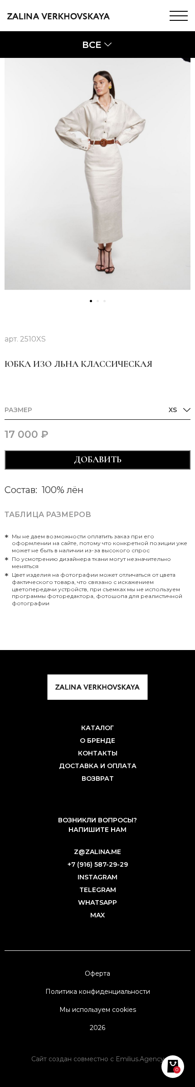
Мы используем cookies (97, 1010)
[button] (91, 301)
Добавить (98, 459)
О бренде (97, 740)
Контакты (97, 753)
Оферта (97, 973)
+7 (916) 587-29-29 (98, 864)
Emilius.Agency (140, 1059)
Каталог (97, 728)
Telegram (97, 890)
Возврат (98, 778)
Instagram (97, 877)
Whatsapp (97, 902)
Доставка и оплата (97, 766)
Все (91, 44)
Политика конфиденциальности (97, 991)
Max (97, 915)
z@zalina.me (97, 852)
